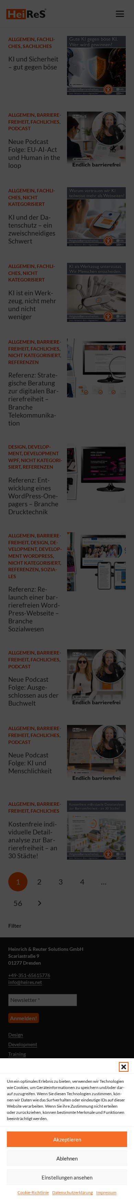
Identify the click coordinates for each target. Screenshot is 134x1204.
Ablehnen (67, 1158)
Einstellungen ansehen (67, 1177)
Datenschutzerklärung (72, 1192)
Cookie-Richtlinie (33, 1192)
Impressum (106, 1192)
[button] (123, 1066)
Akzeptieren (67, 1139)
